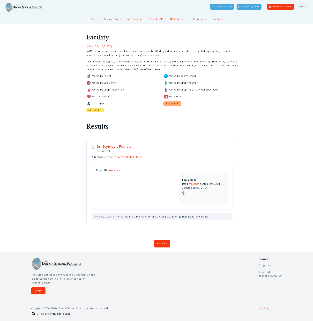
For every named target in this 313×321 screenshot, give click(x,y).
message (194, 183)
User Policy (264, 308)
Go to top (162, 243)
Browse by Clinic (251, 6)
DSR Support (178, 19)
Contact (217, 19)
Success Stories (113, 19)
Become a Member (282, 6)
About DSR (156, 19)
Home (94, 19)
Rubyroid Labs (61, 313)
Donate (38, 290)
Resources (199, 19)
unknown (114, 170)
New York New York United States (123, 156)
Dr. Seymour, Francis (114, 146)
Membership (134, 19)
